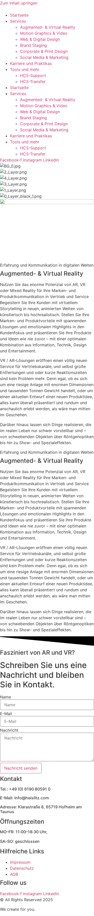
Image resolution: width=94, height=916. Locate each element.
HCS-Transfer (33, 81)
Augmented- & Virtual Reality (47, 27)
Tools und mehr (24, 69)
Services (18, 21)
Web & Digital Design (40, 39)
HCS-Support (33, 75)
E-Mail (6, 714)
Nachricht (9, 730)
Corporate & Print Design (44, 51)
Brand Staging (33, 45)
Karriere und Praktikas (31, 63)
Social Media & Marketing (44, 57)
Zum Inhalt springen (18, 3)
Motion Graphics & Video (43, 33)
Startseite (19, 15)
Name (5, 697)
